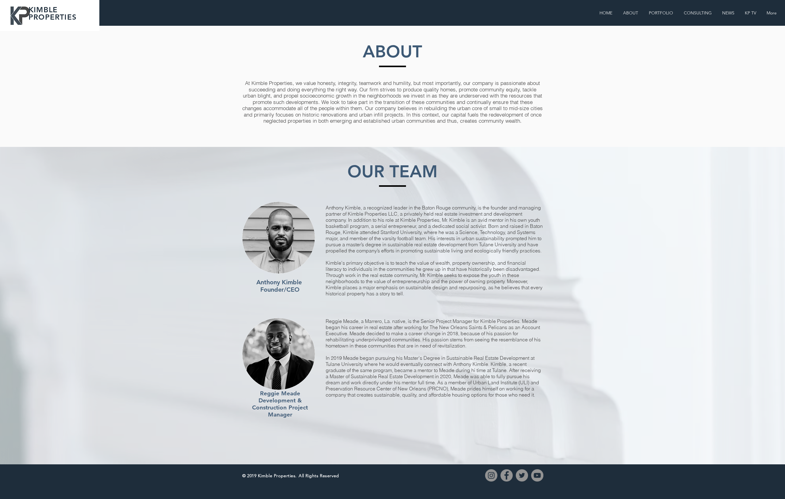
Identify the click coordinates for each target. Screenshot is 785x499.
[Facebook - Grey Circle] (506, 475)
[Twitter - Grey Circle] (522, 475)
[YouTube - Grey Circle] (537, 475)
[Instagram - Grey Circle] (491, 475)
